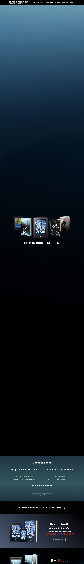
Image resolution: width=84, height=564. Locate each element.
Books (42, 2)
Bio (38, 2)
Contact (71, 2)
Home (34, 2)
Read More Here (59, 539)
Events (47, 2)
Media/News (57, 2)
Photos (51, 2)
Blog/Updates (65, 2)
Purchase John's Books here (43, 495)
